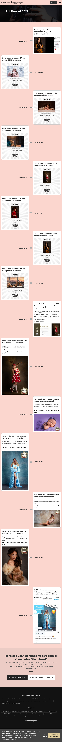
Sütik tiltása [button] (45, 735)
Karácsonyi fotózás (19, 701)
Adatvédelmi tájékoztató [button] (9, 739)
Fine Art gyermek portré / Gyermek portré (12, 716)
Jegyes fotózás (16, 703)
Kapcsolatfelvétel (16, 677)
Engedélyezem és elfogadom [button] (54, 735)
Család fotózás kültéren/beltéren (22, 714)
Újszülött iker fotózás (7, 714)
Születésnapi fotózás (7, 701)
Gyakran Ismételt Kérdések (40, 677)
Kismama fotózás (6, 699)
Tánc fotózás (33, 711)
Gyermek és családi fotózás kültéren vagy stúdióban (35, 699)
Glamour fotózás (6, 703)
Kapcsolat (53, 2)
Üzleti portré (37, 701)
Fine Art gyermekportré (47, 701)
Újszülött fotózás (16, 699)
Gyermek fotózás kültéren (31, 716)
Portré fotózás (28, 701)
